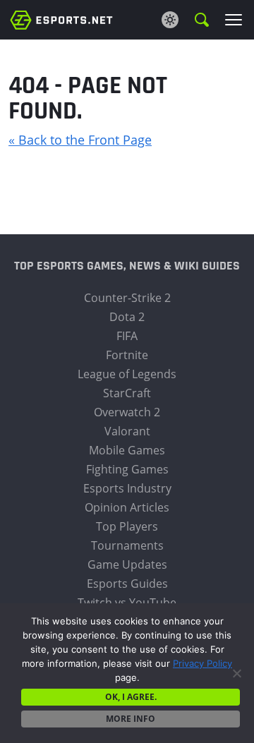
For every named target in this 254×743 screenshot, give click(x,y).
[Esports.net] (61, 19)
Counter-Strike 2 (127, 298)
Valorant (127, 431)
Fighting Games (127, 469)
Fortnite (127, 355)
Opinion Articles (127, 507)
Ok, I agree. (131, 697)
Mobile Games (127, 450)
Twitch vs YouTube (127, 602)
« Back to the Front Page (80, 139)
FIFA (127, 336)
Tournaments (127, 545)
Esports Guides (127, 583)
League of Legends (127, 374)
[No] (236, 673)
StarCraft (127, 393)
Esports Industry (127, 488)
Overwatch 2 (127, 412)
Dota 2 (127, 317)
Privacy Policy (202, 663)
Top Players (127, 526)
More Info (130, 719)
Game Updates (127, 564)
